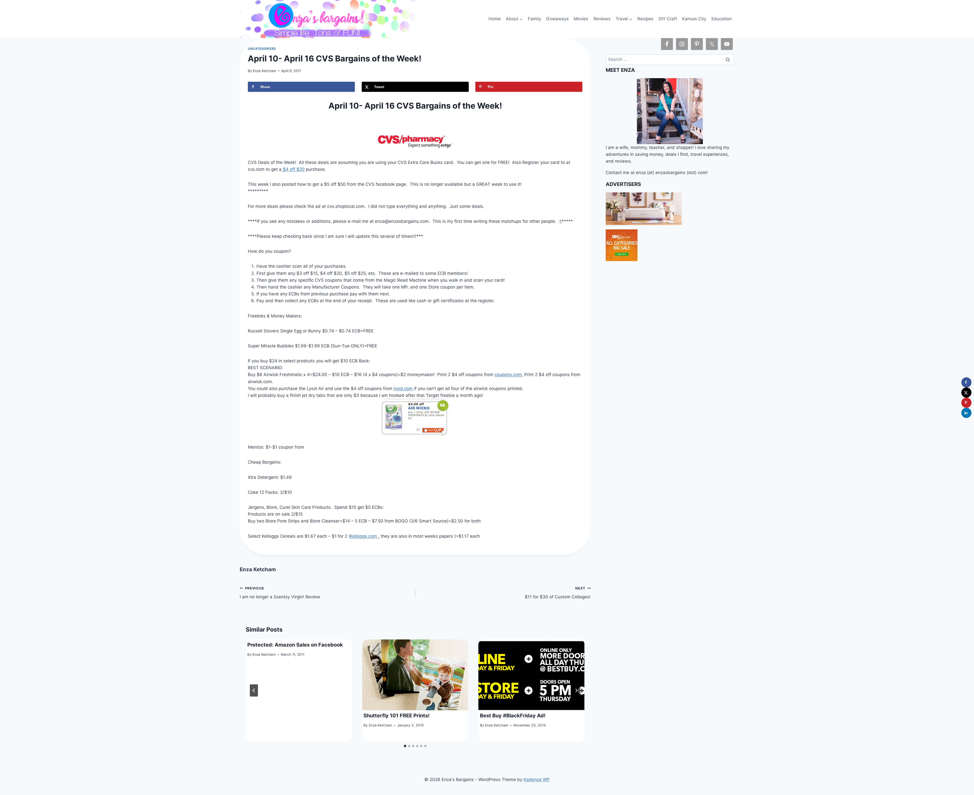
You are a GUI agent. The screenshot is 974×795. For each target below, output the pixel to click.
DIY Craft (668, 18)
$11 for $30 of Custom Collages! (557, 593)
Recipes (645, 18)
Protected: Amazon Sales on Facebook (295, 645)
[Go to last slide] (254, 690)
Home (495, 18)
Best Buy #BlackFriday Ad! (512, 716)
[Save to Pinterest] (966, 403)
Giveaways (557, 18)
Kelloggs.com (364, 536)
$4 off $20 (293, 169)
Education (721, 18)
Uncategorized (262, 48)
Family (534, 18)
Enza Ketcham (264, 71)
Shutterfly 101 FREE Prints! (396, 716)
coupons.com (508, 374)
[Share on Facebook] (966, 382)
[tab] (405, 746)
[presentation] (415, 674)
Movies (581, 18)
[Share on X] (966, 392)
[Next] (576, 690)
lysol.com (403, 388)
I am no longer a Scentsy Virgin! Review (280, 593)
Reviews (602, 18)
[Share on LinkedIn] (966, 413)
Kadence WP (537, 779)
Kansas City (694, 18)
